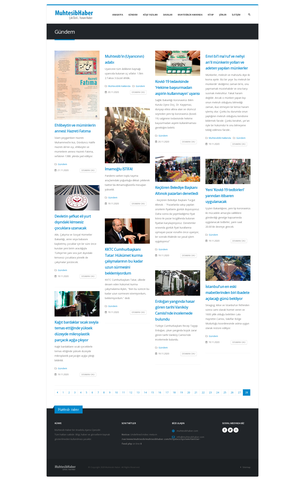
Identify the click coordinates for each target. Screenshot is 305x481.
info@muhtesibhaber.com (190, 437)
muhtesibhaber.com (187, 430)
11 (123, 392)
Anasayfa (117, 14)
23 (210, 392)
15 (152, 392)
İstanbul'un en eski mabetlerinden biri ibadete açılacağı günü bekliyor (227, 292)
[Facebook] (224, 430)
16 (159, 392)
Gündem (132, 14)
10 (116, 392)
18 (174, 392)
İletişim (236, 14)
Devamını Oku (88, 170)
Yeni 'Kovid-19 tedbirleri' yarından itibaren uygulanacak (224, 195)
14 (145, 392)
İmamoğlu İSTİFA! (119, 168)
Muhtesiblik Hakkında (190, 14)
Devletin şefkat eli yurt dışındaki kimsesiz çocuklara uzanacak (73, 222)
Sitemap (246, 467)
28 (246, 392)
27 (239, 392)
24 (217, 392)
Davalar (167, 14)
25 (224, 392)
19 (181, 392)
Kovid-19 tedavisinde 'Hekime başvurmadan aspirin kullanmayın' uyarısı (177, 87)
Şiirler (222, 14)
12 (130, 392)
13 (138, 392)
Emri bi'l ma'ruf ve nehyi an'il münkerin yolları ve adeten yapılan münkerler (226, 62)
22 (203, 392)
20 (188, 392)
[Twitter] (230, 430)
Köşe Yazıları (150, 14)
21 (196, 392)
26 (232, 392)
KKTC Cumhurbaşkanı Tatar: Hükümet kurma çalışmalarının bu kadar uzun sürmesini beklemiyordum (124, 261)
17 (167, 392)
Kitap (211, 14)
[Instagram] (236, 430)
